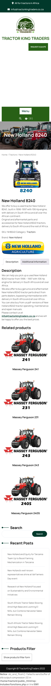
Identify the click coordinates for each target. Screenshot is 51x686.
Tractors (13, 154)
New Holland (15, 237)
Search (16, 527)
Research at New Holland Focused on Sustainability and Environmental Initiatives (25, 590)
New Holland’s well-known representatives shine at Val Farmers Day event (25, 574)
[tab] (12, 262)
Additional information (34, 261)
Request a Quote (38, 47)
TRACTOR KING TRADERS (25, 38)
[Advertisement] (25, 79)
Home (4, 154)
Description (12, 261)
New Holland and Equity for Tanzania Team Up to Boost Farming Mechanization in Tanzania (25, 558)
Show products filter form (17, 657)
